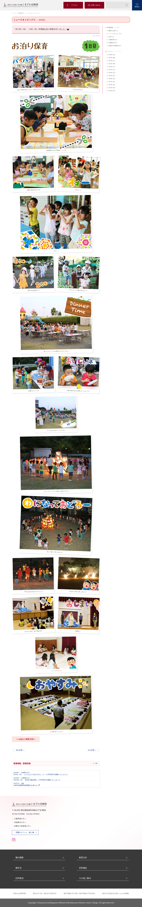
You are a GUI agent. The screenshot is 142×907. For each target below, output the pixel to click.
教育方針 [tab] (83, 857)
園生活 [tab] (19, 868)
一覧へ (96, 763)
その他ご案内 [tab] (85, 878)
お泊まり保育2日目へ (27, 739)
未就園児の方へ (113, 42)
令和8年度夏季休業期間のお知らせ (25, 784)
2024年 (110, 60)
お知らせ (111, 36)
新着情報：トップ (113, 27)
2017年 (110, 81)
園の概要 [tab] (20, 857)
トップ (14, 13)
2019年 (110, 75)
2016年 (110, 84)
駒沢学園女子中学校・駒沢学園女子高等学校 (79, 893)
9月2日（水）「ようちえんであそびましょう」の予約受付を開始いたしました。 (41, 773)
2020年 (110, 72)
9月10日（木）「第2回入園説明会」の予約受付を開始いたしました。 (37, 779)
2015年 (110, 87)
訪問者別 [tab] (20, 878)
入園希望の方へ (113, 39)
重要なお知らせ (113, 30)
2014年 (110, 90)
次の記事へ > (93, 750)
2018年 (110, 78)
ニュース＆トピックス (32, 13)
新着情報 (20, 13)
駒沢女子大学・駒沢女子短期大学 (44, 893)
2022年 (110, 66)
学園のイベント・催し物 (25, 832)
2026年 (110, 54)
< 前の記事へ (19, 750)
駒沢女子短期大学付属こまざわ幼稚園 (115, 893)
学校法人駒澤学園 (19, 893)
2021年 (110, 69)
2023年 (110, 63)
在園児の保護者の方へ (115, 45)
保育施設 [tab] (83, 868)
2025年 (110, 57)
